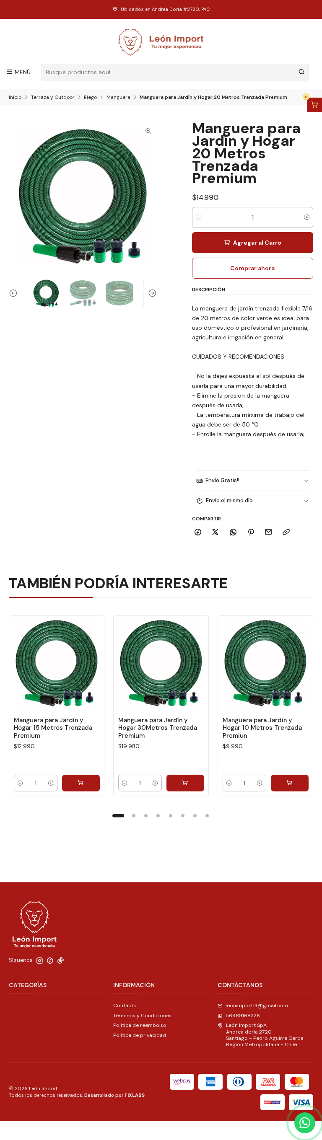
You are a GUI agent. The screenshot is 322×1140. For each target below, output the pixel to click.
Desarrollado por (114, 1095)
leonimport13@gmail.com (257, 1005)
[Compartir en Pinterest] (250, 532)
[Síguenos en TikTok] (60, 960)
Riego (90, 97)
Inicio (15, 97)
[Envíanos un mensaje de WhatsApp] (304, 1122)
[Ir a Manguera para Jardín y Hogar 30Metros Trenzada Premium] (161, 663)
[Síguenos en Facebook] (50, 960)
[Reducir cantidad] (198, 217)
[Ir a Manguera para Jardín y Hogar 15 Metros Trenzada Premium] (56, 663)
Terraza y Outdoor (53, 97)
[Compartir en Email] (268, 532)
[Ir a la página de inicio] (161, 42)
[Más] (91, 663)
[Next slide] (150, 293)
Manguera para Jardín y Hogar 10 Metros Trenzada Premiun (262, 728)
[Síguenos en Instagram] (39, 960)
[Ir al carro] (314, 105)
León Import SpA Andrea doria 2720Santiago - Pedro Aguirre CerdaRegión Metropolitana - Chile (265, 1035)
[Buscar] (302, 72)
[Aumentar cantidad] (307, 217)
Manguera (118, 97)
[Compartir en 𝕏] (215, 532)
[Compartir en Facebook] (198, 532)
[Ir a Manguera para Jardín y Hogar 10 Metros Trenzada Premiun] (265, 663)
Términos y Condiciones (142, 1015)
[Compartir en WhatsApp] (233, 532)
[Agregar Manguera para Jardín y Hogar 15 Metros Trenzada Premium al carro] (81, 783)
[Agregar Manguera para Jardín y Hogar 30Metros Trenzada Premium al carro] (185, 783)
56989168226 (243, 1015)
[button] (118, 816)
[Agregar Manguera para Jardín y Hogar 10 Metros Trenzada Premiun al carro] (290, 783)
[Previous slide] (15, 293)
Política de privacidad (139, 1035)
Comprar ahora (252, 268)
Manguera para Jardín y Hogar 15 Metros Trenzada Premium (53, 728)
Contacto (125, 1005)
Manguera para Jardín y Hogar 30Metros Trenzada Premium (157, 728)
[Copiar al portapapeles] (286, 532)
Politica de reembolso (139, 1025)
